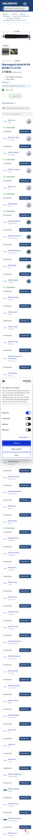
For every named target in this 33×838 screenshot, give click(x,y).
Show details (23, 437)
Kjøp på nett (16, 96)
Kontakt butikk (7, 131)
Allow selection (16, 449)
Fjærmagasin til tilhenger (13, 18)
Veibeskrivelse (25, 131)
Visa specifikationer (8, 103)
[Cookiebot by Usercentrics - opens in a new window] (23, 381)
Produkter (14, 14)
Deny (16, 455)
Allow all (16, 443)
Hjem (7, 14)
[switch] (28, 418)
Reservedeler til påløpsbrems (21, 16)
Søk (26, 16)
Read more (5, 82)
